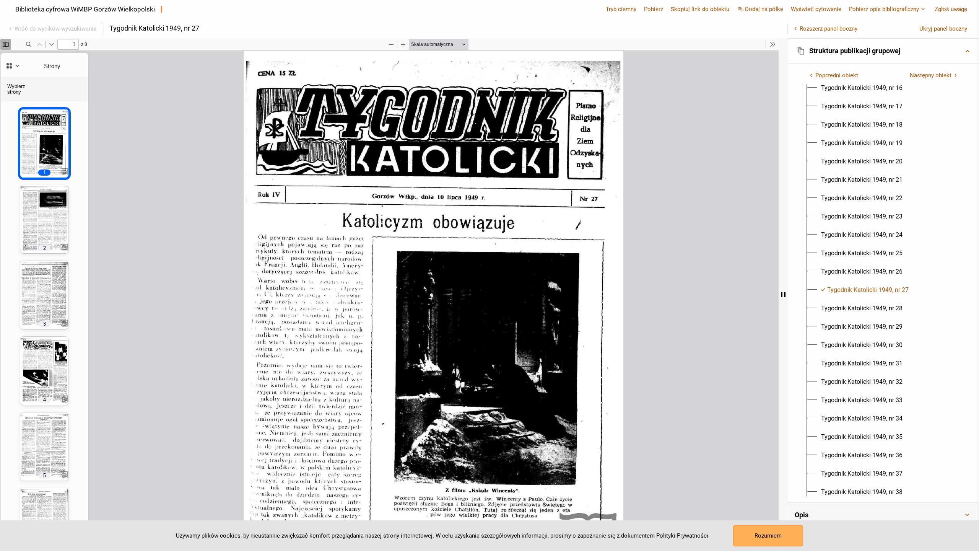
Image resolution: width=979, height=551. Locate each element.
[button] (883, 51)
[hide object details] (783, 294)
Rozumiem (768, 535)
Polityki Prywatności (682, 535)
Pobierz (653, 9)
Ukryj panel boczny (943, 28)
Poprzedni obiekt (836, 75)
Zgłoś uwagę (951, 9)
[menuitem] (862, 88)
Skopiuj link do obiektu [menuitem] (700, 9)
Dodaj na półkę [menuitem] (764, 9)
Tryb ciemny (621, 9)
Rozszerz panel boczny (828, 28)
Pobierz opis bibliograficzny (884, 9)
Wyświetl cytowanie (816, 9)
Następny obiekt (930, 75)
